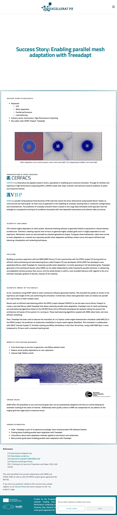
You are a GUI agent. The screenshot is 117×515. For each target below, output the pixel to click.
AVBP (9, 200)
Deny (100, 508)
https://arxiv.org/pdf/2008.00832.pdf (25, 458)
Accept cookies (71, 508)
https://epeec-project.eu (19, 456)
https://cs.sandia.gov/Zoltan (21, 461)
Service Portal (20, 486)
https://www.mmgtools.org (21, 453)
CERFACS (10, 182)
